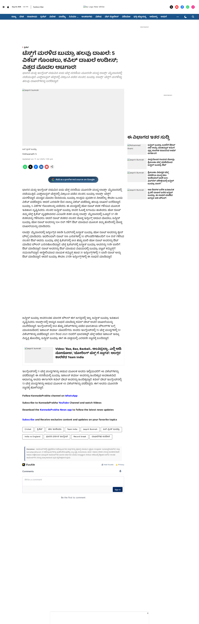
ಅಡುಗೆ (164, 17)
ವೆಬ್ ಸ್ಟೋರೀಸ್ (112, 17)
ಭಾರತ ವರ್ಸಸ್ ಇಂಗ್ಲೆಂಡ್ (57, 437)
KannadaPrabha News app (56, 410)
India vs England (32, 437)
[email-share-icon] (47, 169)
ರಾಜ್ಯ (14, 17)
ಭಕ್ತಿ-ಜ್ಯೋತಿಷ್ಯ (140, 17)
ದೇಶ (21, 17)
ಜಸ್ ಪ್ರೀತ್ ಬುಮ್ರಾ (111, 429)
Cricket (28, 429)
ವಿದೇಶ (52, 17)
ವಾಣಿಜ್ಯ (62, 17)
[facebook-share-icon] (36, 169)
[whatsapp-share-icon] (25, 169)
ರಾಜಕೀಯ (32, 17)
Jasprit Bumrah (90, 429)
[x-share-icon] (30, 169)
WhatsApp (71, 396)
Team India (72, 429)
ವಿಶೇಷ (98, 17)
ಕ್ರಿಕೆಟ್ (43, 17)
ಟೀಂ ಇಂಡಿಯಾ (54, 429)
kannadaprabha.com (34, 452)
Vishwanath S (29, 154)
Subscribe (38, 7)
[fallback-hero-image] (137, 149)
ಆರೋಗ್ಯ (153, 17)
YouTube (64, 403)
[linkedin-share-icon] (41, 169)
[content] (69, 403)
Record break (80, 437)
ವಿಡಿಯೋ (126, 17)
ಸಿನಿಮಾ (72, 17)
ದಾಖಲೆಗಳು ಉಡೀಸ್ (101, 437)
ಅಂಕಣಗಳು (86, 17)
